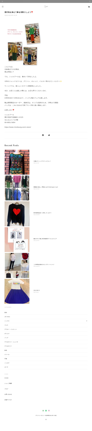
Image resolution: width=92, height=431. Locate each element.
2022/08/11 (37, 290)
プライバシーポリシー (40, 415)
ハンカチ (7, 363)
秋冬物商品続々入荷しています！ (43, 212)
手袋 (6, 358)
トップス (7, 321)
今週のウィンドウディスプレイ (42, 161)
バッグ (6, 337)
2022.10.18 (36, 163)
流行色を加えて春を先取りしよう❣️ (19, 12)
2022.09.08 (37, 214)
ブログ (6, 389)
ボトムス (7, 333)
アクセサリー (8, 346)
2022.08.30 (37, 266)
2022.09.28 (36, 188)
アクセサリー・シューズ (11, 342)
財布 (6, 350)
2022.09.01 (36, 240)
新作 (6, 312)
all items (7, 316)
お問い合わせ (8, 394)
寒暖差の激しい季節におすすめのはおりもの (46, 187)
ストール (7, 354)
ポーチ (6, 367)
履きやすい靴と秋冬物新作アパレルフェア (45, 238)
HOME (6, 378)
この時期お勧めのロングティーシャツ (44, 264)
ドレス (6, 325)
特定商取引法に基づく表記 (51, 415)
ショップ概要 (8, 383)
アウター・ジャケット (11, 329)
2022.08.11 (36, 292)
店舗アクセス (8, 399)
